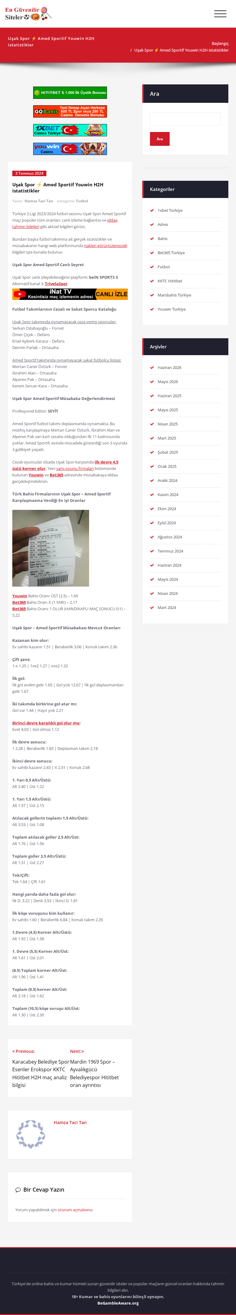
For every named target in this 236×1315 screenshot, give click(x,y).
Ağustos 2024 (170, 537)
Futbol (82, 201)
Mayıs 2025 (168, 410)
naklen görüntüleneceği (105, 245)
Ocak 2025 (167, 466)
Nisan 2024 (168, 593)
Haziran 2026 (169, 367)
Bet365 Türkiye (171, 252)
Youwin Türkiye (172, 309)
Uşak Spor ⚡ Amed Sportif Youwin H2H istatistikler (181, 50)
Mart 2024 (167, 607)
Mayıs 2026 (168, 381)
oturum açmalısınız (75, 1209)
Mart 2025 (167, 438)
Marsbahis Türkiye (174, 295)
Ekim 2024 (167, 508)
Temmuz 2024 (170, 551)
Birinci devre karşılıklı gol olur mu (46, 723)
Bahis (162, 238)
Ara (154, 93)
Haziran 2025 (169, 395)
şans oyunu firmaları (75, 468)
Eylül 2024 (167, 523)
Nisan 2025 (168, 424)
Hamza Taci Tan (39, 201)
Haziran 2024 (169, 565)
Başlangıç (220, 43)
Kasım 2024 (168, 494)
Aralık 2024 (167, 480)
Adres (163, 224)
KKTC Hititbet (170, 281)
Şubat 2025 (168, 452)
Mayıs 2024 (168, 579)
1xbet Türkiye (170, 210)
